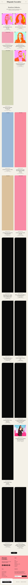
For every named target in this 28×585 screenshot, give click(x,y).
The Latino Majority (4, 571)
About (15, 560)
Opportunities (16, 561)
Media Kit (16, 562)
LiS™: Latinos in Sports (4, 576)
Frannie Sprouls (8, 360)
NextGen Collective (7, 25)
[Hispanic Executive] (14, 2)
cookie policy (9, 580)
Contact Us (16, 566)
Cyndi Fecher (7, 29)
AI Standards (16, 565)
